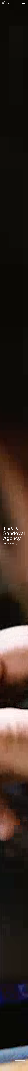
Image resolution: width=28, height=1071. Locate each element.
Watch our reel (20, 1062)
